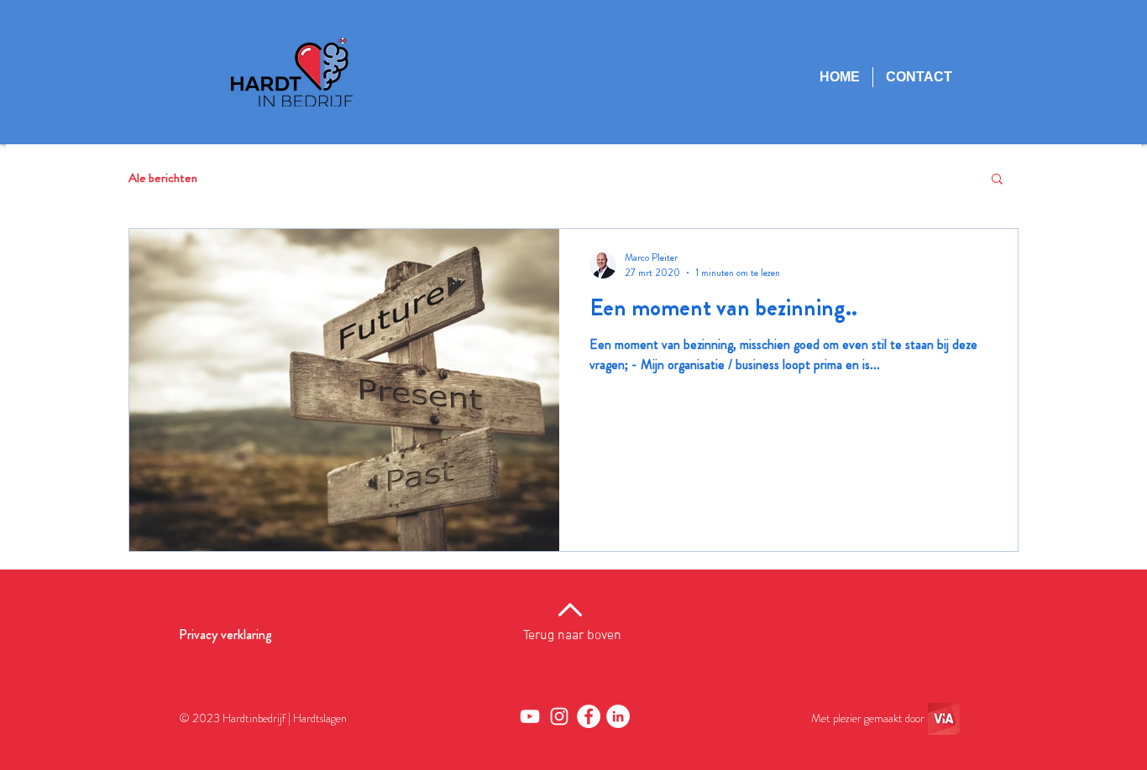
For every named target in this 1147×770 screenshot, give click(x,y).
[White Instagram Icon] (559, 716)
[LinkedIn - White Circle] (618, 716)
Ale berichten (162, 178)
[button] (997, 180)
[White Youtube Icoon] (530, 716)
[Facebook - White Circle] (588, 716)
